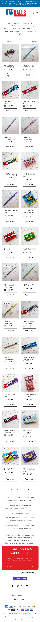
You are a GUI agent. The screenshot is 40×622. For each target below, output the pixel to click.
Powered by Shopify (21, 613)
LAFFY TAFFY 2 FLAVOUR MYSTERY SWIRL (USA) (10, 285)
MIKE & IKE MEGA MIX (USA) (9, 469)
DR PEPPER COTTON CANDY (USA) (29, 395)
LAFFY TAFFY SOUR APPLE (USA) (29, 284)
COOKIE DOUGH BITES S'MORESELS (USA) (29, 469)
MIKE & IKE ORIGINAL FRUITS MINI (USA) (29, 249)
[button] (2, 12)
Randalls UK (11, 613)
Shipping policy (32, 617)
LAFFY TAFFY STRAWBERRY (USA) (10, 138)
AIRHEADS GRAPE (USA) (9, 395)
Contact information (21, 620)
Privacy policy (9, 617)
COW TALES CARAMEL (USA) (9, 358)
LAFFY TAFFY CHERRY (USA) (27, 138)
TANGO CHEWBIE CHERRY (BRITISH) (9, 431)
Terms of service (21, 617)
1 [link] (6, 490)
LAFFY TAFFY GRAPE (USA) (10, 211)
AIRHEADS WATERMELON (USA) (10, 174)
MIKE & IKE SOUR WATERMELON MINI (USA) (29, 175)
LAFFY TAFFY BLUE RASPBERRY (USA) (29, 66)
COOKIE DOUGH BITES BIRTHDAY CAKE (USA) (28, 432)
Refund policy (33, 613)
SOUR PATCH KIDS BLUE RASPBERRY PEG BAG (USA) (28, 212)
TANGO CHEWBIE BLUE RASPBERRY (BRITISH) (28, 359)
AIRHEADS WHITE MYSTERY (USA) (28, 322)
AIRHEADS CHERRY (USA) (29, 102)
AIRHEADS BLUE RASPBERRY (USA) (9, 102)
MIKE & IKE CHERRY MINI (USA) (10, 249)
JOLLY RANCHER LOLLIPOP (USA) (9, 66)
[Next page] (34, 490)
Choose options (10, 75)
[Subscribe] (32, 566)
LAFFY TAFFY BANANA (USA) (8, 322)
